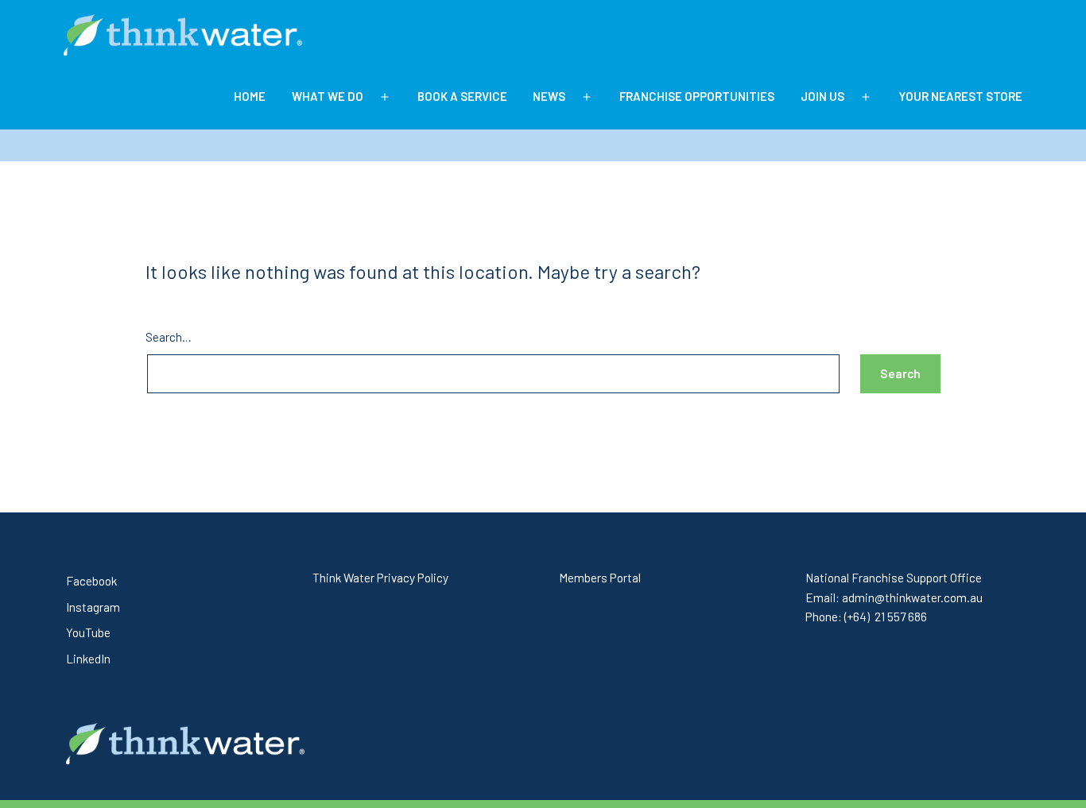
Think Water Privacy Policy (380, 577)
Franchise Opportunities (696, 96)
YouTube (88, 632)
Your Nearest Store (960, 96)
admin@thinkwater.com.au (912, 597)
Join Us (822, 96)
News (549, 96)
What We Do (327, 96)
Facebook (91, 581)
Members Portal (600, 577)
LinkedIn (88, 658)
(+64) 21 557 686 (885, 616)
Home (250, 96)
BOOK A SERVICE (462, 96)
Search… (168, 337)
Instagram (93, 607)
